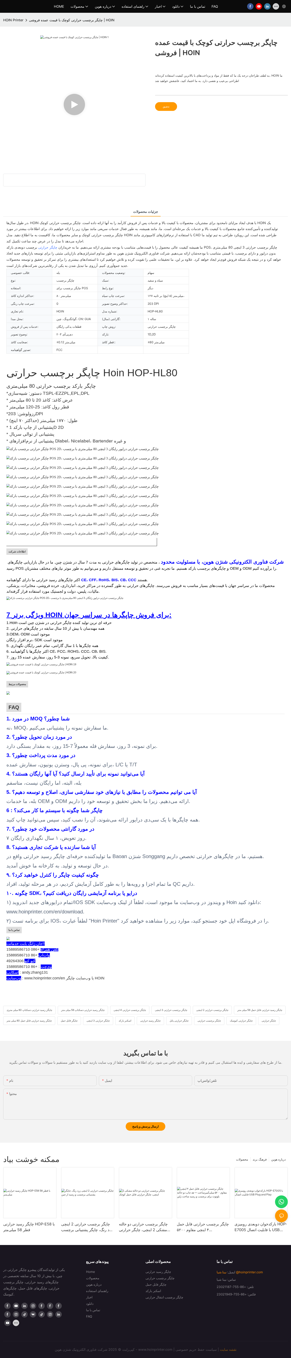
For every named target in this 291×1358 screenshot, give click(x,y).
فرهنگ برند (260, 1159)
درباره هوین (278, 1159)
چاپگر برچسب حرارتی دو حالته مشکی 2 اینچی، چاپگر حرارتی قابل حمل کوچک (143, 1227)
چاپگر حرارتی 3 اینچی (98, 1020)
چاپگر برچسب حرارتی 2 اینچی (212, 1010)
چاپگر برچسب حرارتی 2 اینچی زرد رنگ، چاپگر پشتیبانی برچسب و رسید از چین (87, 1227)
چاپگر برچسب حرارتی (209, 1020)
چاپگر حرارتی (47, 247)
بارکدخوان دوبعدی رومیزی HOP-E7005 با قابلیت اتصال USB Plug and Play (261, 1227)
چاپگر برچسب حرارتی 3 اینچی (171, 1010)
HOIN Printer (13, 20)
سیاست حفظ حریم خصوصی (196, 1349)
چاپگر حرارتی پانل (179, 1020)
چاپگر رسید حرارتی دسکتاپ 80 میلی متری (29, 1010)
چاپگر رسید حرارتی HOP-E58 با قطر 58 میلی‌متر (29, 1227)
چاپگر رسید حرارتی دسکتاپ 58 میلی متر (83, 1010)
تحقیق (166, 106)
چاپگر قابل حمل (69, 1020)
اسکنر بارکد (125, 1020)
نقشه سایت (228, 1349)
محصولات (242, 1159)
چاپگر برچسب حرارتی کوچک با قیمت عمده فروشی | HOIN (71, 20)
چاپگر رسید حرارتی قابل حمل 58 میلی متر (259, 1010)
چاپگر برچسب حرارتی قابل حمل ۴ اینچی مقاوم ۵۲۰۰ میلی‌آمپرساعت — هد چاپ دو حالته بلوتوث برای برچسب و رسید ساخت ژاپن (203, 1227)
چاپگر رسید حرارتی (150, 1020)
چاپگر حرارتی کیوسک (241, 1020)
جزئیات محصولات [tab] (145, 211)
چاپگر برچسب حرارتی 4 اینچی (130, 1010)
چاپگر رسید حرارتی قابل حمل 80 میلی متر (29, 1020)
